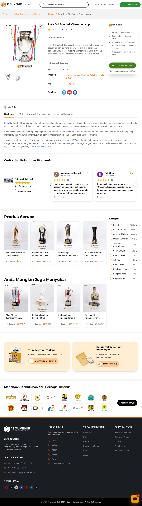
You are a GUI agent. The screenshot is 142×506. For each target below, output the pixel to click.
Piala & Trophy (20, 14)
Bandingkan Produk (91, 446)
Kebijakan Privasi (122, 437)
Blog (85, 451)
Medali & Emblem (123, 239)
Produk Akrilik (123, 255)
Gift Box (123, 260)
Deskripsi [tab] (9, 114)
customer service (38, 146)
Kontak (118, 441)
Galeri (85, 455)
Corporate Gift (123, 278)
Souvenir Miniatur (123, 234)
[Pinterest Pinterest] (26, 487)
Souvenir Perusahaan (124, 244)
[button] (130, 4)
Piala (6, 123)
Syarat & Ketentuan (123, 432)
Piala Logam (68, 84)
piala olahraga (77, 143)
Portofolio (29, 5)
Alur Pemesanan (122, 451)
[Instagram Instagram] (6, 487)
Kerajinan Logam (124, 269)
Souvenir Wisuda (123, 251)
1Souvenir (51, 502)
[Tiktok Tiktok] (11, 487)
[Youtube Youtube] (16, 487)
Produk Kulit (123, 264)
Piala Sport (67, 78)
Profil (85, 437)
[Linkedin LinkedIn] (31, 487)
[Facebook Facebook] (21, 487)
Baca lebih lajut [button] (60, 197)
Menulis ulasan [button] (24, 192)
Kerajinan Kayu (124, 274)
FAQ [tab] (20, 114)
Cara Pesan (120, 446)
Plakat (123, 225)
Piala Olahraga (35, 14)
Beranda (6, 14)
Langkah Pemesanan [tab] (38, 114)
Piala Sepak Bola (52, 14)
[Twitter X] (36, 487)
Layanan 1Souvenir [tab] (63, 114)
